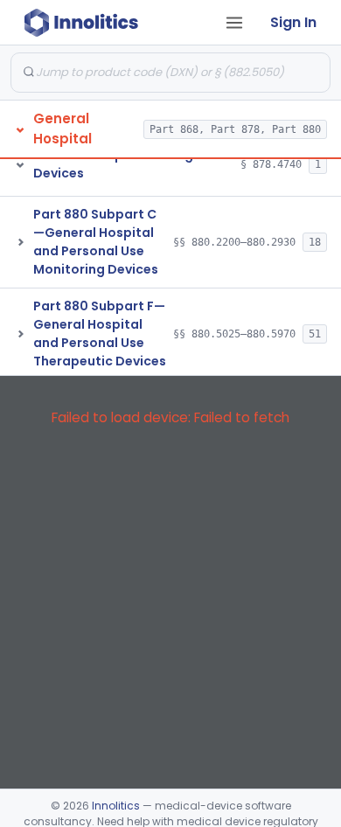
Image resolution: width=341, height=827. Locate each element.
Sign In (293, 22)
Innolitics (116, 805)
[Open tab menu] (234, 23)
